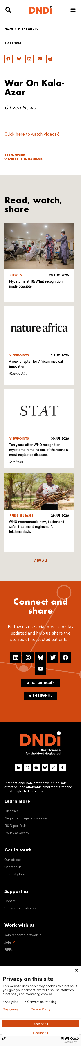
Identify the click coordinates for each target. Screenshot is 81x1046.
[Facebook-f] (62, 767)
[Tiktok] (53, 767)
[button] (8, 59)
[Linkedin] (15, 657)
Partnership (14, 155)
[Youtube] (40, 669)
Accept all (40, 1024)
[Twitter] (52, 657)
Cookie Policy (41, 1009)
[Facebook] (65, 657)
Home (9, 28)
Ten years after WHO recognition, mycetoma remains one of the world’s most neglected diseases (38, 450)
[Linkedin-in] (18, 767)
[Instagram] (28, 657)
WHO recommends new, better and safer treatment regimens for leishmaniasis (36, 527)
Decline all (40, 1033)
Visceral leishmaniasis (23, 159)
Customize (10, 1009)
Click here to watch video (29, 134)
